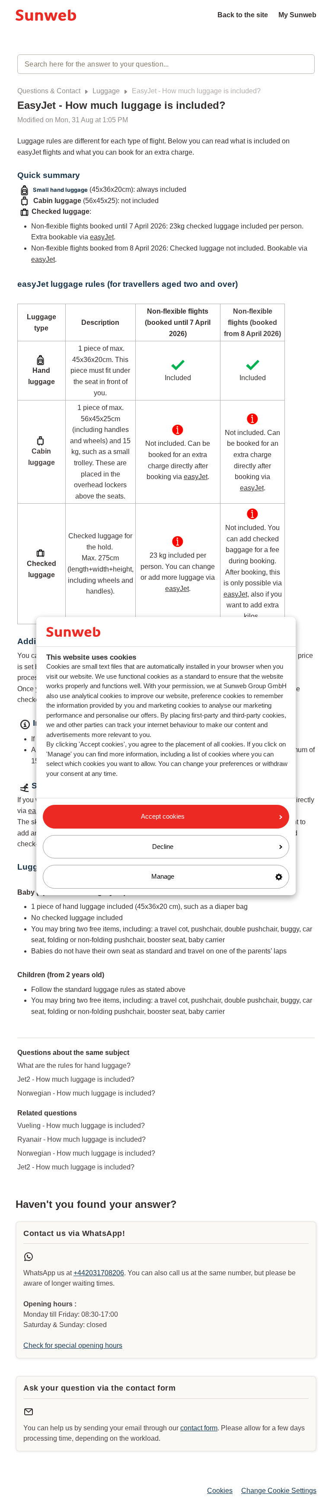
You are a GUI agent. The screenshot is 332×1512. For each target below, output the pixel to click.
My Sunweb (297, 15)
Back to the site (242, 15)
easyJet (102, 237)
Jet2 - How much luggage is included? (75, 1079)
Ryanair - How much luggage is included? (81, 1139)
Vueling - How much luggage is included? (81, 1125)
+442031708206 (98, 1273)
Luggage (106, 91)
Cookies (220, 1490)
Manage (162, 876)
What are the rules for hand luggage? (74, 1065)
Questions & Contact (48, 91)
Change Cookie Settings (278, 1490)
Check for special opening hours (72, 1345)
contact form (198, 1428)
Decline (162, 846)
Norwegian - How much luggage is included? (86, 1093)
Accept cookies (163, 816)
